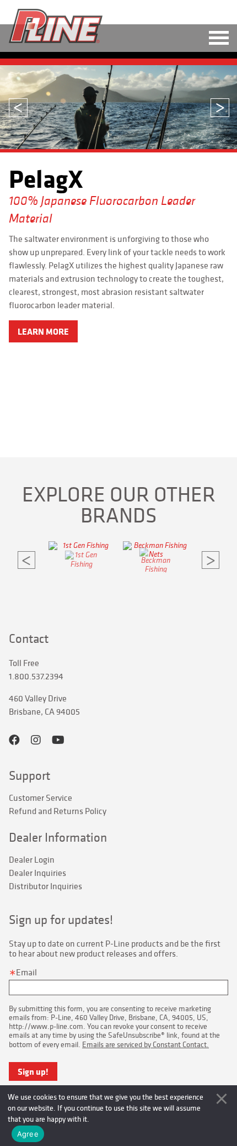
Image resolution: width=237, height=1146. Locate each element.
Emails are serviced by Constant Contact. (145, 1044)
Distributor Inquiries (45, 885)
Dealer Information (58, 837)
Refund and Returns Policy (57, 810)
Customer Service (40, 797)
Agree (28, 1133)
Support (29, 775)
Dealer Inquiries (37, 872)
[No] (221, 1098)
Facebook (14, 740)
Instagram (35, 740)
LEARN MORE (43, 331)
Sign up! (33, 1071)
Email (26, 972)
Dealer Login (32, 859)
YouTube (58, 740)
